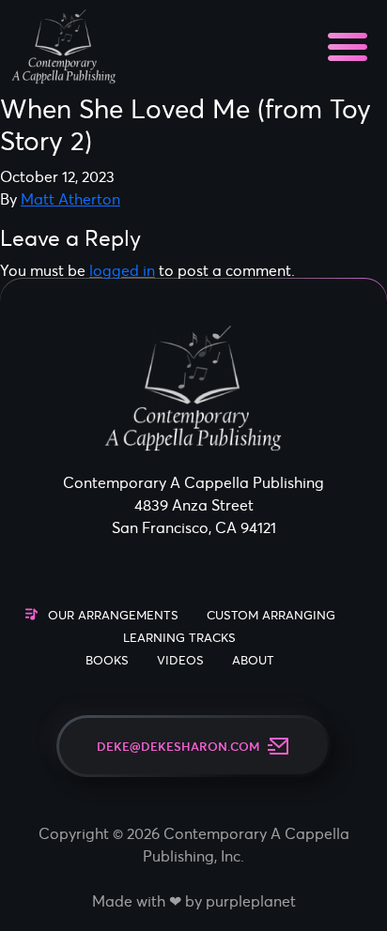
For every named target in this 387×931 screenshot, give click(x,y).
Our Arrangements (113, 615)
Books (107, 660)
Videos (180, 660)
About (253, 660)
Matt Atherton (70, 199)
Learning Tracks (179, 638)
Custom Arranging (271, 615)
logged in (122, 270)
